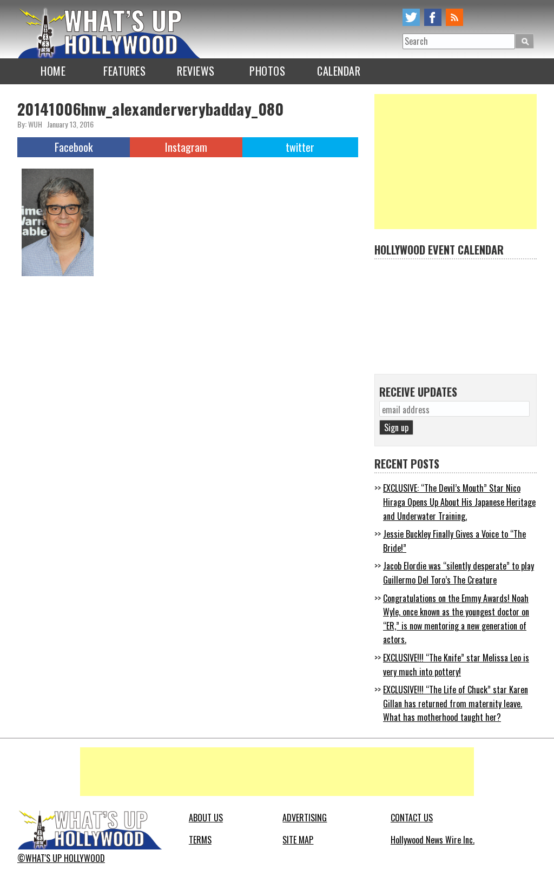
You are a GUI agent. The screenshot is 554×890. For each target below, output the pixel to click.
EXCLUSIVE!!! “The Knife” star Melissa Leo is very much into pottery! (456, 664)
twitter (411, 17)
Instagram (186, 147)
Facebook (74, 147)
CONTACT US (412, 817)
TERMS (200, 839)
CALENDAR (338, 71)
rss (454, 17)
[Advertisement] (455, 161)
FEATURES (124, 71)
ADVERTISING (304, 817)
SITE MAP (297, 839)
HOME (53, 71)
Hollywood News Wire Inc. (432, 839)
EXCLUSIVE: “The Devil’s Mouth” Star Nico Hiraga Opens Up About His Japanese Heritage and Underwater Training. (459, 501)
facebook (432, 17)
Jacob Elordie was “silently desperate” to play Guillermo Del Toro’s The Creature (458, 572)
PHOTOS (267, 71)
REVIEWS (196, 71)
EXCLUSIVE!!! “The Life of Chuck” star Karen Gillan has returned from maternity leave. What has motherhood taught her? (455, 703)
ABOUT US (206, 817)
